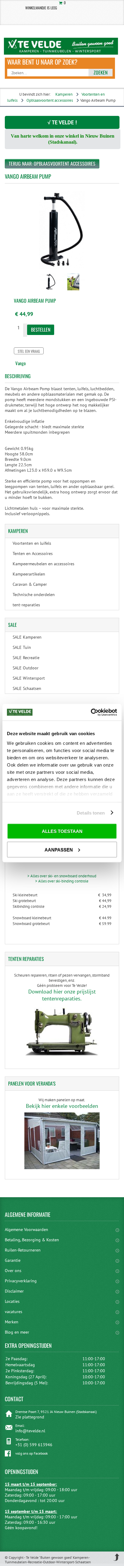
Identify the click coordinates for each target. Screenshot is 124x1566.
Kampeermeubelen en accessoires (43, 563)
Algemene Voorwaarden (26, 1229)
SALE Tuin (22, 647)
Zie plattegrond (29, 1417)
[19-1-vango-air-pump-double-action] (73, 291)
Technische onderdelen (34, 594)
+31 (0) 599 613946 (33, 1444)
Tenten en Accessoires (33, 553)
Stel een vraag (29, 351)
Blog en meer (17, 1332)
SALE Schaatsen (27, 688)
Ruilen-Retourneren (23, 1250)
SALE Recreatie (26, 657)
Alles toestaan (62, 831)
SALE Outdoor (26, 668)
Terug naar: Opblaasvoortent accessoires (52, 163)
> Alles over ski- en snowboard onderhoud (61, 876)
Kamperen (64, 94)
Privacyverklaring (21, 1281)
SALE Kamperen (27, 637)
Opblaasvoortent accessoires (49, 100)
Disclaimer (14, 1291)
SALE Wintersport (29, 678)
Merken (11, 1322)
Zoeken (100, 72)
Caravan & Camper (30, 584)
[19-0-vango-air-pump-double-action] (50, 291)
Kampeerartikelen (29, 574)
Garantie (12, 1260)
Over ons (13, 1270)
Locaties (12, 1301)
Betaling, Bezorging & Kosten (32, 1239)
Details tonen (91, 812)
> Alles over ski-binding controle (61, 881)
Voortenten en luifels (32, 543)
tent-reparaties (26, 605)
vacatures (13, 1311)
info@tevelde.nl (30, 1431)
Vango (20, 363)
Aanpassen (59, 849)
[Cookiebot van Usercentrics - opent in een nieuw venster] (90, 712)
